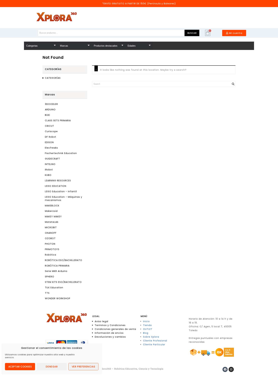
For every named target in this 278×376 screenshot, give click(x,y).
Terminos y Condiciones (110, 325)
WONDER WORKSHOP (57, 298)
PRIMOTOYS (52, 249)
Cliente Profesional (155, 340)
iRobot (49, 169)
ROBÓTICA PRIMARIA (57, 265)
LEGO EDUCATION (55, 186)
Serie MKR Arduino (56, 271)
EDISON (49, 142)
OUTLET (147, 329)
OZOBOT (50, 238)
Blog (145, 333)
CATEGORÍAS (53, 78)
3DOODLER (51, 104)
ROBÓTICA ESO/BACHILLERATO (63, 260)
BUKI (47, 115)
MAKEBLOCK (52, 205)
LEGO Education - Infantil (61, 191)
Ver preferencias (83, 366)
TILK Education (54, 287)
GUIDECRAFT (52, 158)
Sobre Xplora (151, 336)
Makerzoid (51, 211)
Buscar (192, 33)
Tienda (147, 325)
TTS (47, 293)
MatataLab (51, 222)
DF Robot (50, 136)
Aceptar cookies (20, 366)
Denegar (52, 366)
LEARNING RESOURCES (58, 180)
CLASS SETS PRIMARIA (58, 120)
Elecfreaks (51, 147)
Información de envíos (109, 333)
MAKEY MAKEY (53, 216)
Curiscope (51, 131)
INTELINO (50, 164)
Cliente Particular (154, 344)
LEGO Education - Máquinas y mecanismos (63, 198)
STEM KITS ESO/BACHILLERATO (63, 282)
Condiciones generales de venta (115, 329)
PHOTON (50, 243)
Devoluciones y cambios (110, 336)
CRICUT (49, 126)
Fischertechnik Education (61, 153)
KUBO (48, 175)
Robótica (50, 254)
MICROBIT (51, 227)
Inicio (146, 321)
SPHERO (49, 276)
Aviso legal (101, 321)
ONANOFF (50, 232)
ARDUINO (50, 109)
